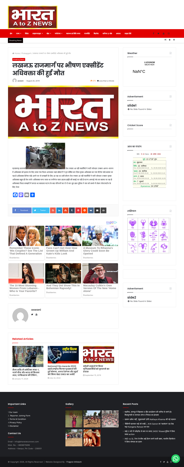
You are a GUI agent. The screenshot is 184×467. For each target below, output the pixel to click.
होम (11, 33)
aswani (20, 81)
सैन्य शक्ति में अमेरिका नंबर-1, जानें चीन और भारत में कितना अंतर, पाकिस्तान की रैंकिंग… (26, 372)
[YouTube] (163, 33)
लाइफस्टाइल (36, 33)
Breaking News (18, 59)
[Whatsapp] (173, 33)
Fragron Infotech (74, 462)
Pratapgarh (26, 53)
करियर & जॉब (107, 33)
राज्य (17, 33)
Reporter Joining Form (20, 415)
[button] (175, 458)
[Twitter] (158, 33)
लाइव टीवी (128, 33)
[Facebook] (153, 33)
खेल (48, 33)
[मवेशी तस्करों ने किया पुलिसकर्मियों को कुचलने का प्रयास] (98, 354)
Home (17, 53)
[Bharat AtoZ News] (32, 17)
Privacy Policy (16, 422)
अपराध (118, 33)
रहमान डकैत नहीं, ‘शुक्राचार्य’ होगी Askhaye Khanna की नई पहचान (150, 419)
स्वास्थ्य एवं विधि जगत (73, 33)
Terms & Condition (18, 419)
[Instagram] (168, 33)
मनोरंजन (58, 33)
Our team (13, 412)
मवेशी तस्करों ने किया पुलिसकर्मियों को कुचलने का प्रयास (96, 369)
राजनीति (87, 33)
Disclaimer (14, 426)
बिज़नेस (96, 33)
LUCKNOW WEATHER (149, 69)
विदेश (26, 33)
